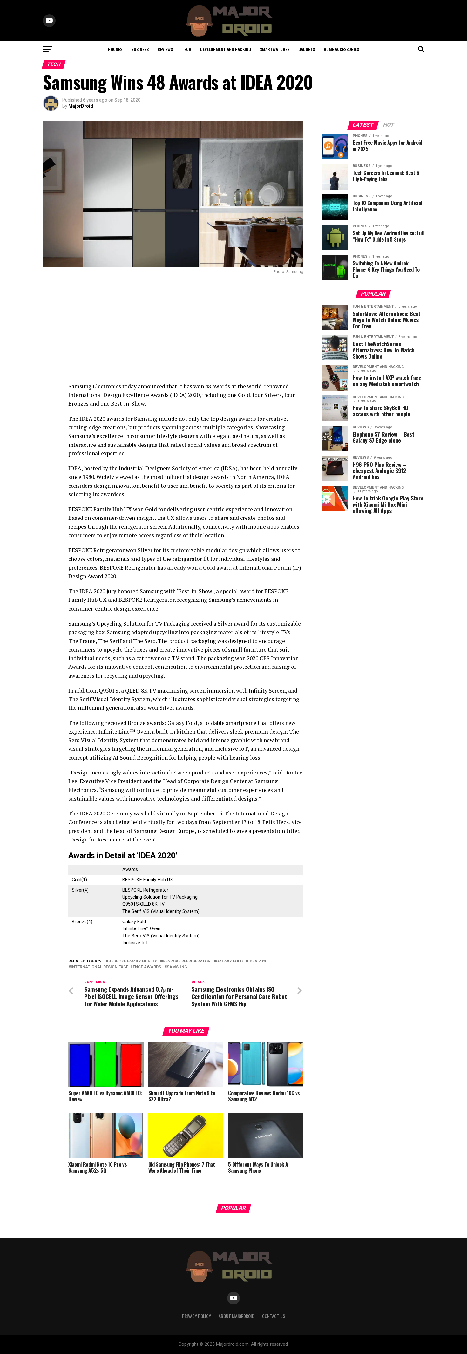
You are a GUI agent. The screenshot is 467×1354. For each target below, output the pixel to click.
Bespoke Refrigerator (186, 961)
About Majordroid (236, 1316)
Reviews (165, 49)
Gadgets (306, 49)
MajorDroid (80, 106)
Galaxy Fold (229, 961)
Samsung (177, 967)
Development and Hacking (225, 49)
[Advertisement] (173, 328)
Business (140, 49)
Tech (186, 49)
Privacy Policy (196, 1316)
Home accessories (341, 49)
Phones (115, 49)
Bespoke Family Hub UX (132, 961)
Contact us (273, 1316)
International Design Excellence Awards (116, 967)
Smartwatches (274, 49)
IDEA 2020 (257, 961)
